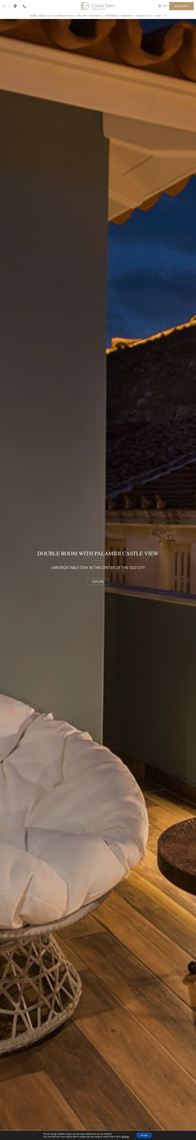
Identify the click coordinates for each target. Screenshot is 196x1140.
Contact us (142, 16)
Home (33, 16)
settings (125, 1136)
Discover (94, 16)
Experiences (112, 16)
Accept (144, 1135)
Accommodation (62, 16)
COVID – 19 (160, 16)
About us (44, 16)
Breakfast (127, 16)
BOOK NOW (181, 6)
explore (98, 581)
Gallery (82, 16)
